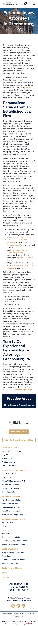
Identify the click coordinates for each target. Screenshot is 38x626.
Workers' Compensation (13, 519)
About (4, 573)
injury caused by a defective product (17, 251)
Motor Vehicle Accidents (14, 470)
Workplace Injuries (11, 496)
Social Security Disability (12, 568)
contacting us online (24, 389)
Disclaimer (5, 621)
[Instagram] (19, 606)
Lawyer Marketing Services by (15, 624)
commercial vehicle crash (19, 237)
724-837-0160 (19, 590)
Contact (5, 577)
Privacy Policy (14, 621)
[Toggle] (34, 4)
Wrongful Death (10, 549)
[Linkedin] (24, 606)
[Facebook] (13, 606)
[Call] (25, 3)
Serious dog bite (14, 245)
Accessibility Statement (28, 621)
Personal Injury (9, 448)
